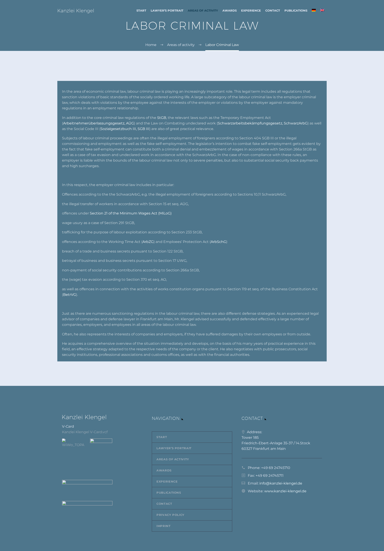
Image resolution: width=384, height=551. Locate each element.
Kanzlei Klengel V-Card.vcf (85, 432)
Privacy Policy (170, 515)
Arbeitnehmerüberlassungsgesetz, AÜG (98, 123)
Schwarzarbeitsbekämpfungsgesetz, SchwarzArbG (263, 123)
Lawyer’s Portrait (167, 10)
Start (141, 10)
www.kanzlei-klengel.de (285, 491)
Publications (295, 10)
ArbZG (148, 242)
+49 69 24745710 (275, 468)
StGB (161, 118)
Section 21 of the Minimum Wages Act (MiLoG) (131, 213)
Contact (272, 10)
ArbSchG (218, 242)
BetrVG (69, 295)
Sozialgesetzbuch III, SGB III (124, 129)
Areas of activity (203, 10)
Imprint (163, 526)
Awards (229, 10)
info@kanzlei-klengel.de (280, 483)
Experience (251, 10)
